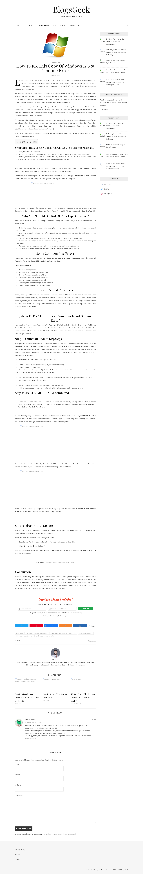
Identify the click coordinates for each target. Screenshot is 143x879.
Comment (19, 795)
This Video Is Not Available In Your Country (60, 562)
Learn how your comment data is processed (60, 834)
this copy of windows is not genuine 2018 (64, 633)
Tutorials (55, 62)
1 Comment (92, 641)
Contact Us (74, 25)
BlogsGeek (71, 9)
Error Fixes (19, 633)
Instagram (81, 665)
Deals (62, 25)
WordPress (44, 25)
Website (18, 785)
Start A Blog (29, 25)
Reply (94, 719)
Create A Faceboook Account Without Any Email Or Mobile (27, 697)
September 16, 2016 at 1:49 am (33, 722)
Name (18, 764)
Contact (18, 859)
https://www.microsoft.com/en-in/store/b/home (35, 129)
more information (76, 613)
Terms (17, 854)
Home (17, 25)
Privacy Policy (20, 850)
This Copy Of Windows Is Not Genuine (37, 633)
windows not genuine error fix (44, 636)
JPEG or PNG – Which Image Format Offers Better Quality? (83, 697)
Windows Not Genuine (85, 633)
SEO (54, 25)
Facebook (73, 665)
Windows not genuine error (24, 636)
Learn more (104, 109)
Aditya (19, 641)
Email (17, 774)
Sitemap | (109, 870)
